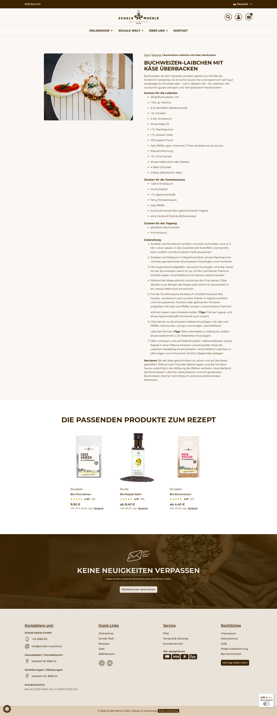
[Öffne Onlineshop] (111, 31)
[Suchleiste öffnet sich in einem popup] (228, 17)
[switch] (266, 704)
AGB (224, 643)
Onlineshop (106, 633)
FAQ (166, 633)
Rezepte (156, 55)
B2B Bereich (33, 4)
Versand (98, 508)
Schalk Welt (106, 638)
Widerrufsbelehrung (234, 648)
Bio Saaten (76, 488)
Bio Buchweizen (180, 494)
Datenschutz (229, 638)
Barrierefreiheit (231, 653)
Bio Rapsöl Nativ (131, 494)
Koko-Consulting (168, 710)
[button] (7, 709)
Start (147, 55)
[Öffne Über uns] (166, 31)
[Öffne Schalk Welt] (142, 31)
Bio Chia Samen (80, 494)
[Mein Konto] (238, 17)
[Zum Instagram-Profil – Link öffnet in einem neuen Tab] (110, 663)
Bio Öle (124, 488)
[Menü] (272, 695)
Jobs (102, 648)
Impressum (228, 633)
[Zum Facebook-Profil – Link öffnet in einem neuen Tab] (102, 663)
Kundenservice (173, 643)
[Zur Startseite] (138, 17)
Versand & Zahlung (175, 638)
